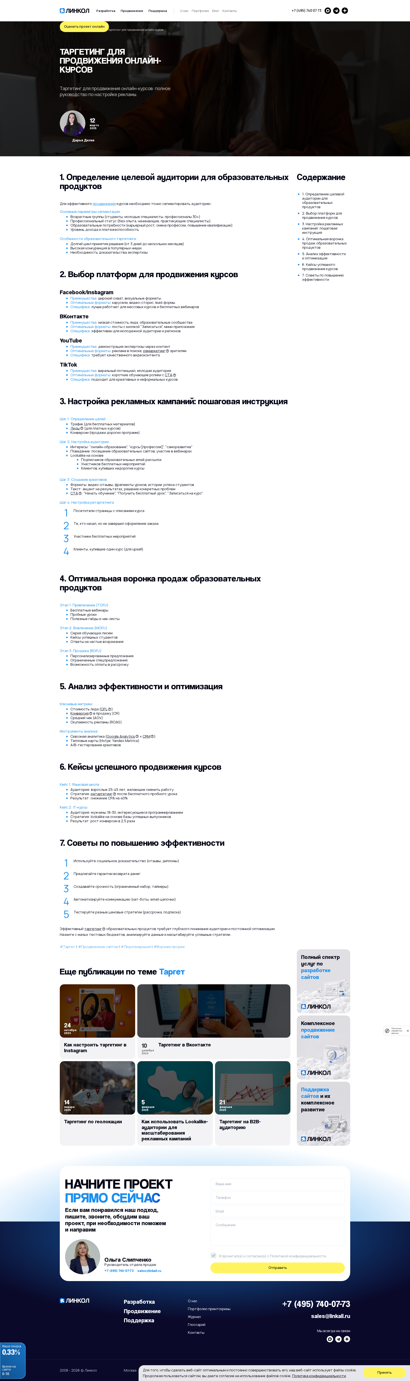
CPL (104, 709)
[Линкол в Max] (328, 10)
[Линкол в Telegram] (336, 10)
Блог (215, 11)
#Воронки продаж (169, 946)
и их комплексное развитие (317, 1099)
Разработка (105, 11)
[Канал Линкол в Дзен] (345, 10)
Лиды (75, 428)
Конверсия (79, 713)
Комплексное (318, 1030)
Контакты (230, 11)
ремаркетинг (154, 350)
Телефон (223, 1197)
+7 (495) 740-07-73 (119, 1271)
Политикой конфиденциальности (298, 1256)
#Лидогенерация (136, 946)
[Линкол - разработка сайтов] (74, 10)
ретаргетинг (101, 793)
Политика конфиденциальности (319, 1376)
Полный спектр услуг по (320, 967)
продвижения (104, 203)
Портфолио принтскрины (209, 1308)
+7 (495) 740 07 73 (306, 10)
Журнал (194, 1316)
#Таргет (67, 946)
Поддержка (157, 11)
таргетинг (93, 928)
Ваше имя (223, 1184)
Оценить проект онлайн (84, 26)
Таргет (172, 971)
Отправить (277, 1267)
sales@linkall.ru (149, 1271)
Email (220, 1211)
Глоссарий (196, 1324)
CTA (168, 375)
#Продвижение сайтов (98, 946)
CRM (146, 736)
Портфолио (200, 11)
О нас (184, 11)
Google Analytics (121, 736)
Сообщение (226, 1225)
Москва (130, 1370)
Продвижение (132, 11)
